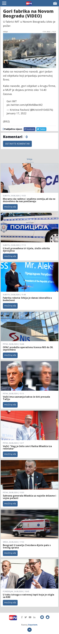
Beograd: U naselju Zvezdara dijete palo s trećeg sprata (27, 546)
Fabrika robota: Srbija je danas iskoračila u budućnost (27, 299)
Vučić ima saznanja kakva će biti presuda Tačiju (26, 398)
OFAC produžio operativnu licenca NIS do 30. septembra (28, 348)
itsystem (32, 624)
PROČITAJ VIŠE (10, 207)
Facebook (30, 129)
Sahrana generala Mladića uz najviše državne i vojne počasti (29, 497)
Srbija (29, 159)
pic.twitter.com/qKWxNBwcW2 (25, 104)
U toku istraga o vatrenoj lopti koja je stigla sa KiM (28, 596)
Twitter (42, 129)
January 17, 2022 (16, 113)
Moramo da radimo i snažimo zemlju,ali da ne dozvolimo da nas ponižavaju (29, 200)
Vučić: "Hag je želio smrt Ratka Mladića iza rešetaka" (27, 447)
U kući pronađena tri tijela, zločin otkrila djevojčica (26, 249)
